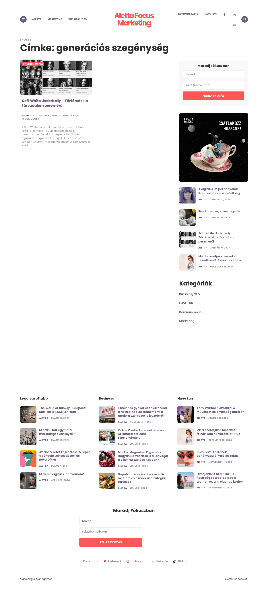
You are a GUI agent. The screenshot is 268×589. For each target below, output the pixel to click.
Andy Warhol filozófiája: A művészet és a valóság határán (220, 410)
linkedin (162, 561)
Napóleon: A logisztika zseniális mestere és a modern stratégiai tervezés (142, 478)
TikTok (182, 561)
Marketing (55, 19)
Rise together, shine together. (220, 211)
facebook (90, 561)
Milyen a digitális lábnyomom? (62, 474)
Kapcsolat (240, 579)
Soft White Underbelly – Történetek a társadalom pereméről (55, 103)
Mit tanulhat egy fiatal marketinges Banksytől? (57, 432)
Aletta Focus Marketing (134, 19)
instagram (138, 561)
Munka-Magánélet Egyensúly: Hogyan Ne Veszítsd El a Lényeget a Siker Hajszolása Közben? (143, 456)
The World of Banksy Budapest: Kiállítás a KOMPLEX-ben (62, 410)
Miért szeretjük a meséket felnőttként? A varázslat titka (220, 258)
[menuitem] (234, 25)
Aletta (37, 19)
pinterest (114, 561)
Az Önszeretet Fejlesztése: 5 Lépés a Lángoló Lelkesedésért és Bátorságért (64, 456)
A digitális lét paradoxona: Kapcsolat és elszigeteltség (219, 191)
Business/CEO (77, 19)
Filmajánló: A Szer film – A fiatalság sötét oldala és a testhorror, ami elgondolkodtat (220, 478)
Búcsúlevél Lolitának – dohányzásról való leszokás (217, 454)
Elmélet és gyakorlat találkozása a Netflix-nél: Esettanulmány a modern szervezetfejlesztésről (142, 412)
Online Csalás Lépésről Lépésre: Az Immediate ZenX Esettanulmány (141, 434)
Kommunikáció (188, 14)
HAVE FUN (210, 14)
